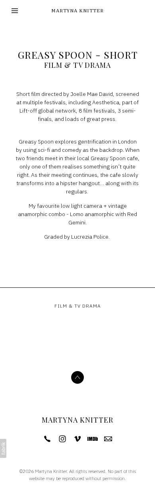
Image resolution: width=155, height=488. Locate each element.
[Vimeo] (77, 439)
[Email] (108, 439)
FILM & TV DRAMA (77, 65)
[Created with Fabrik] (3, 448)
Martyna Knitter (77, 420)
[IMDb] (92, 439)
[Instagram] (62, 439)
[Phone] (47, 439)
